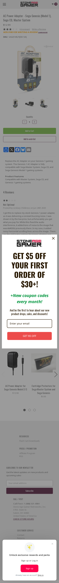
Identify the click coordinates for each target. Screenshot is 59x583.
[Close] (53, 238)
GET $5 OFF (29, 336)
